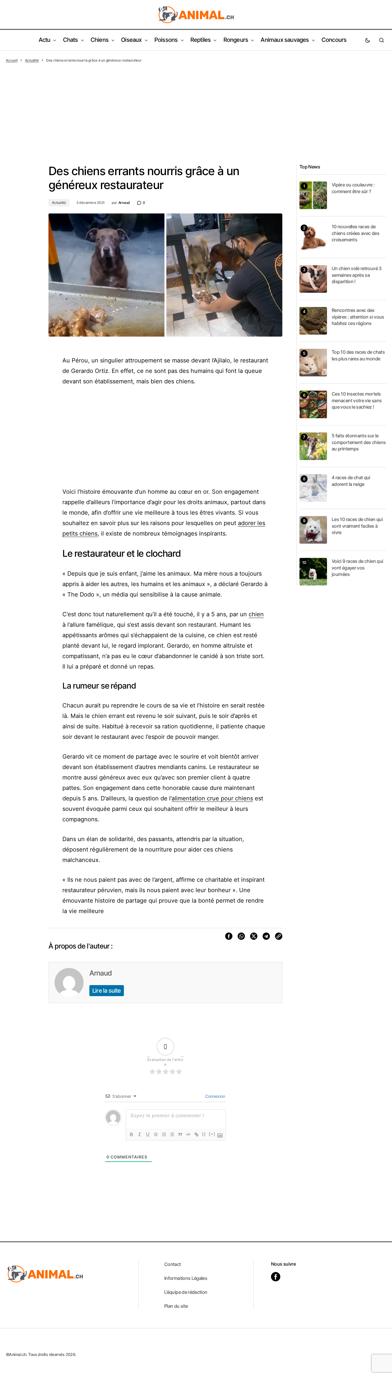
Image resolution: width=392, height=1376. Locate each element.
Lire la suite (106, 990)
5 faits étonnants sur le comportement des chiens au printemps (359, 442)
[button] (367, 40)
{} (204, 1134)
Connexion (214, 1096)
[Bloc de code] (188, 1134)
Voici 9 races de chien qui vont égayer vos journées (357, 567)
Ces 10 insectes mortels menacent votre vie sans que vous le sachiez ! (357, 400)
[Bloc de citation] (180, 1134)
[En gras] (131, 1134)
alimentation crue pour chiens (212, 798)
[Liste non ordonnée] (172, 1134)
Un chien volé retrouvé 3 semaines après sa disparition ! (357, 274)
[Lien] (196, 1134)
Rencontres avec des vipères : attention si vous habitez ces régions (358, 316)
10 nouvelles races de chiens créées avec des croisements (355, 233)
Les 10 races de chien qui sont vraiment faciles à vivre (357, 525)
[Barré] (156, 1134)
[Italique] (140, 1134)
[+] (212, 1134)
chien (256, 614)
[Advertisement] (196, 106)
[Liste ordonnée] (164, 1134)
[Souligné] (148, 1134)
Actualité (32, 60)
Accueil (11, 60)
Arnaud (100, 973)
